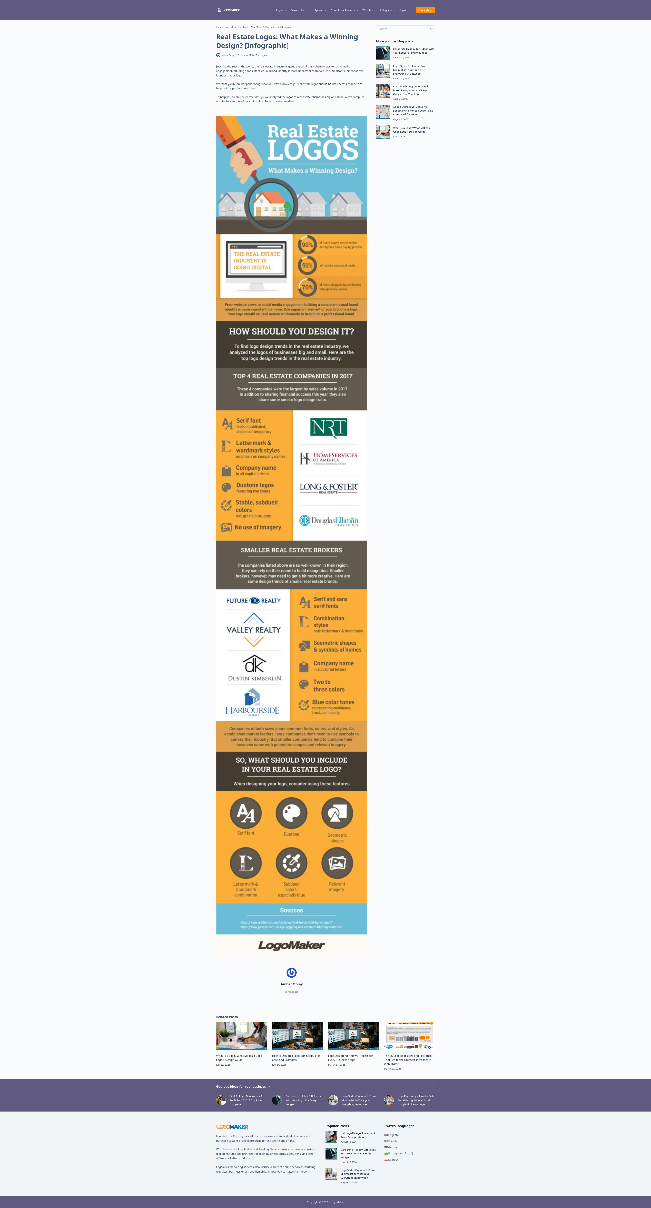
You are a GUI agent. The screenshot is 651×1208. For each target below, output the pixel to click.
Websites (367, 10)
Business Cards (299, 10)
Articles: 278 (291, 992)
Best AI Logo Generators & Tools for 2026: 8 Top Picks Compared (246, 1100)
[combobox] (402, 28)
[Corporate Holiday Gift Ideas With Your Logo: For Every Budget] (383, 53)
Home (219, 27)
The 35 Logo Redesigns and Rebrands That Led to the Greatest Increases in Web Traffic (408, 1060)
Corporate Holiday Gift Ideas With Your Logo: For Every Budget (303, 1100)
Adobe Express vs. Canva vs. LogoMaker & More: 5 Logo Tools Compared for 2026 (413, 110)
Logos (279, 10)
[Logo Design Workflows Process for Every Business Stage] (353, 1036)
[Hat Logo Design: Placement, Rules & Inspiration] (331, 1137)
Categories (386, 10)
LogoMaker (245, 1149)
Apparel (319, 10)
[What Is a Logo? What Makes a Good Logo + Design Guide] (383, 132)
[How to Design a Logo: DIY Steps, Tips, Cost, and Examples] (297, 1036)
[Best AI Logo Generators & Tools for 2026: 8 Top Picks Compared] (221, 1100)
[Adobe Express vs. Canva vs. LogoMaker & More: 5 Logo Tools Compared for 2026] (383, 112)
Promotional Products (342, 10)
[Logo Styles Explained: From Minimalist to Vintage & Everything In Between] (383, 71)
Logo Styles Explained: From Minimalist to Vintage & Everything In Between (410, 69)
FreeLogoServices (270, 1149)
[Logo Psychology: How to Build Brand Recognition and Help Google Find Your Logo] (383, 91)
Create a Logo (425, 10)
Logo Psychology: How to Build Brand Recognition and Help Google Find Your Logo (411, 90)
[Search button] (431, 29)
